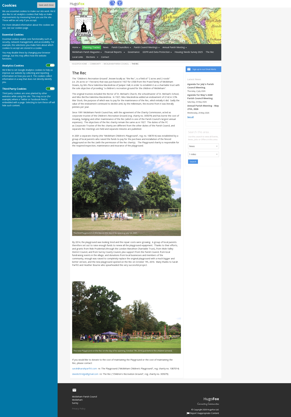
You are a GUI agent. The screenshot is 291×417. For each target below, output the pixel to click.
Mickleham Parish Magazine (86, 52)
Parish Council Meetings (146, 47)
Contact (105, 57)
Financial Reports (113, 52)
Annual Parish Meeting (173, 47)
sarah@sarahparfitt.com (84, 368)
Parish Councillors (120, 47)
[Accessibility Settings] (120, 3)
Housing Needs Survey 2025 (189, 52)
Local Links (77, 57)
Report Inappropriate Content (204, 413)
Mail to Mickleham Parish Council (74, 390)
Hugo (77, 3)
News (106, 47)
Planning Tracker (91, 47)
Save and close (46, 4)
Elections (90, 57)
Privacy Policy (78, 408)
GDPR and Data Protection (156, 52)
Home (75, 47)
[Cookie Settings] (112, 3)
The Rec (210, 52)
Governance (134, 52)
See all (190, 117)
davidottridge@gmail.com (85, 374)
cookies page (21, 27)
